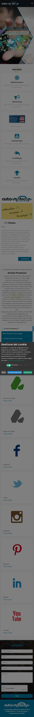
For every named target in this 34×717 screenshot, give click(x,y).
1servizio (9, 368)
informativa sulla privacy (16, 360)
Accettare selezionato (14, 372)
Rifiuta (4, 372)
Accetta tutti (28, 372)
